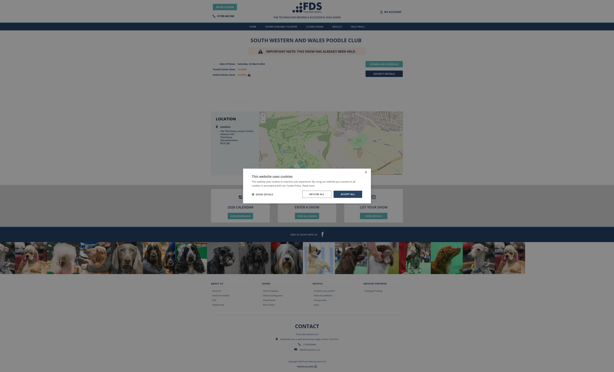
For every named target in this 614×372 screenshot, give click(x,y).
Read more (309, 185)
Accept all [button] (348, 194)
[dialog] (307, 186)
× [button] (366, 172)
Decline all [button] (316, 194)
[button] (262, 194)
